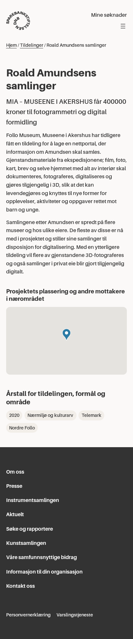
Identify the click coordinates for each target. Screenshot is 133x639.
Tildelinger (31, 45)
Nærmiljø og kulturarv (50, 415)
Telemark (91, 415)
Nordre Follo (22, 427)
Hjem (11, 45)
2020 (14, 415)
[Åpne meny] (123, 26)
